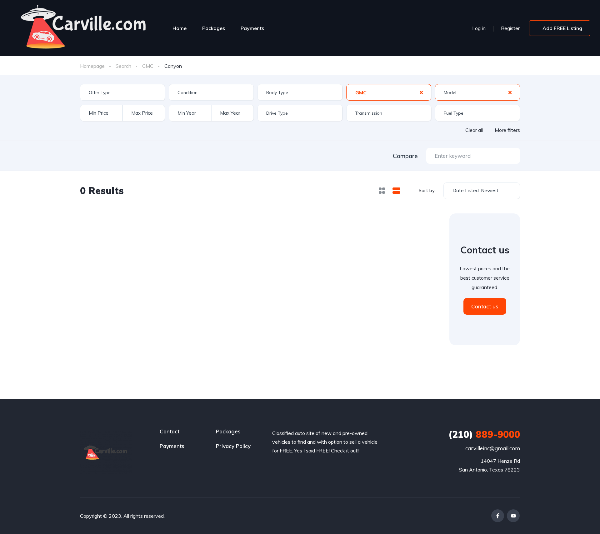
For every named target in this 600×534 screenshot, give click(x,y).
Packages (213, 28)
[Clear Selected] (421, 92)
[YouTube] (513, 515)
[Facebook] (497, 515)
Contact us (484, 306)
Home (179, 28)
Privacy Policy (233, 446)
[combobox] (122, 92)
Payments (252, 28)
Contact (169, 431)
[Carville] (84, 28)
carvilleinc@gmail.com (492, 448)
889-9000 (484, 434)
